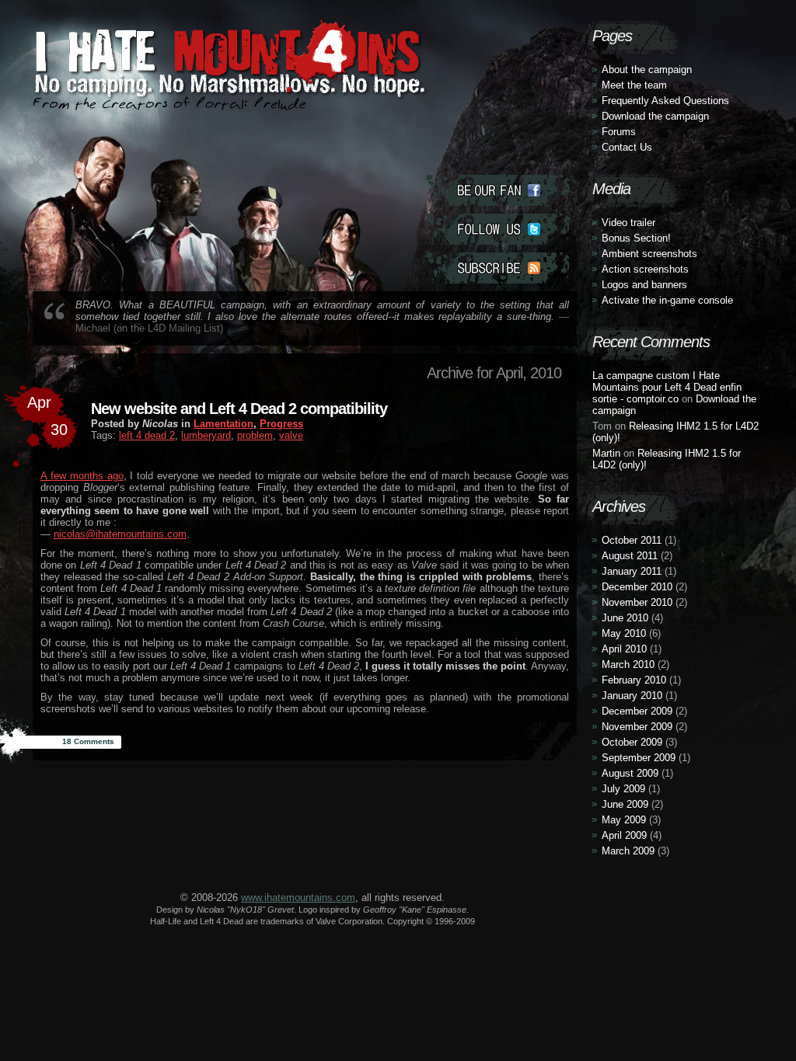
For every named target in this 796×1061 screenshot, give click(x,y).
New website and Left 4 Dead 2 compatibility (239, 408)
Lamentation (223, 424)
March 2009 (628, 851)
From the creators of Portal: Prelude (169, 103)
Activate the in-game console (667, 300)
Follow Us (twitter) (497, 229)
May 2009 (624, 820)
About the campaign (647, 69)
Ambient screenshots (649, 253)
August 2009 (630, 773)
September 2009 (639, 758)
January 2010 (632, 695)
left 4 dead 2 (147, 435)
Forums (619, 131)
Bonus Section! (636, 238)
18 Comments (88, 741)
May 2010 (624, 633)
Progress (281, 424)
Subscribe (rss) (497, 268)
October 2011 (632, 540)
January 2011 (632, 571)
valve (291, 435)
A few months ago (82, 476)
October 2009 (632, 742)
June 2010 (625, 618)
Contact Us (627, 147)
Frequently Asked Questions (665, 100)
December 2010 (637, 587)
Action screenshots (645, 269)
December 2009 (637, 711)
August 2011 (630, 556)
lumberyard (206, 435)
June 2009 (625, 804)
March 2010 (628, 664)
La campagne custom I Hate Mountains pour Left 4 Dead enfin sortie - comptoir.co (667, 387)
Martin (606, 453)
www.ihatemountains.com (298, 897)
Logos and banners (644, 284)
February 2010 (634, 680)
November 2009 (637, 726)
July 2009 (623, 789)
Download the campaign (655, 116)
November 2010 (637, 602)
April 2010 (624, 649)
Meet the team (634, 85)
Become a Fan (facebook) (497, 190)
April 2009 (624, 835)
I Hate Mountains (223, 98)
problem (255, 435)
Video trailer (628, 222)
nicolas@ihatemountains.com (120, 534)
